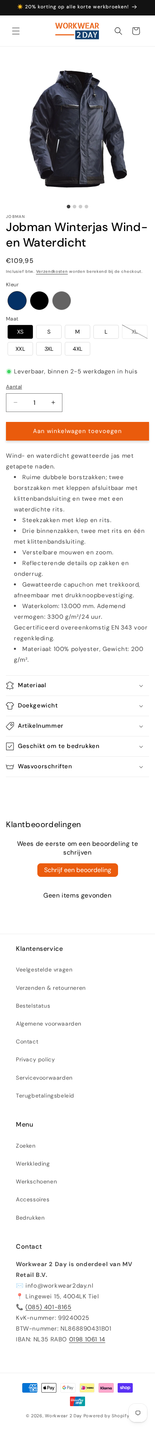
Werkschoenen (36, 1181)
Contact (27, 1041)
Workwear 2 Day (63, 1415)
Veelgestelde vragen (44, 969)
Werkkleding (33, 1163)
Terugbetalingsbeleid (45, 1095)
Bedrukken (30, 1217)
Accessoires (33, 1199)
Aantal (14, 386)
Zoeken (26, 1145)
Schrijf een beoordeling (77, 870)
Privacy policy (35, 1059)
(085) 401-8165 (48, 1307)
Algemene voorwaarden (48, 1023)
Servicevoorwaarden (44, 1077)
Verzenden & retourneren (51, 987)
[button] (16, 31)
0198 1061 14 (87, 1339)
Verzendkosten (52, 271)
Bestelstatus (33, 1005)
